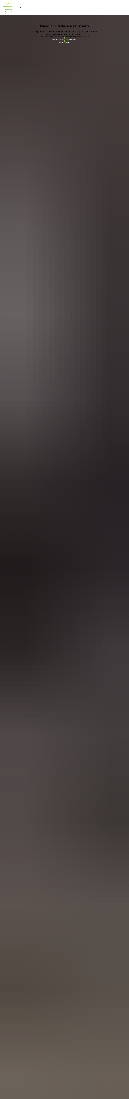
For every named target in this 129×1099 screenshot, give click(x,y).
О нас (23, 6)
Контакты (25, 8)
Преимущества (27, 7)
